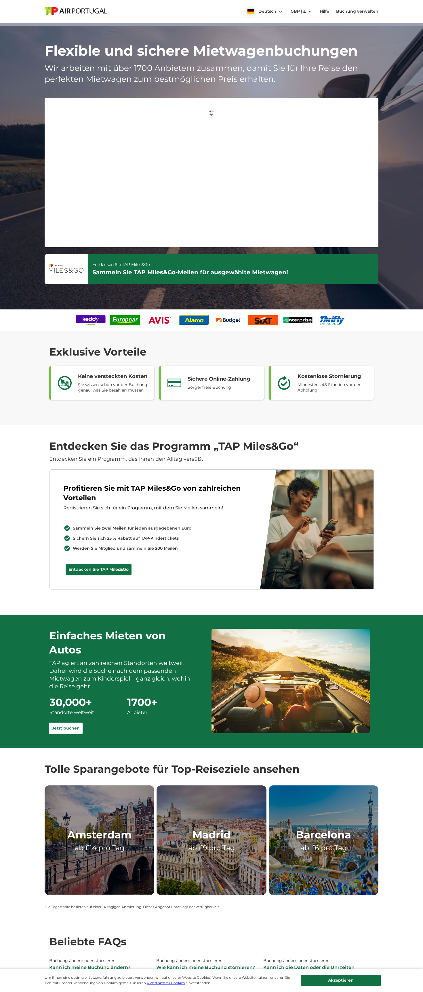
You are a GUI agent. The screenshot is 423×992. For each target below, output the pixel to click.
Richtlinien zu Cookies (166, 983)
